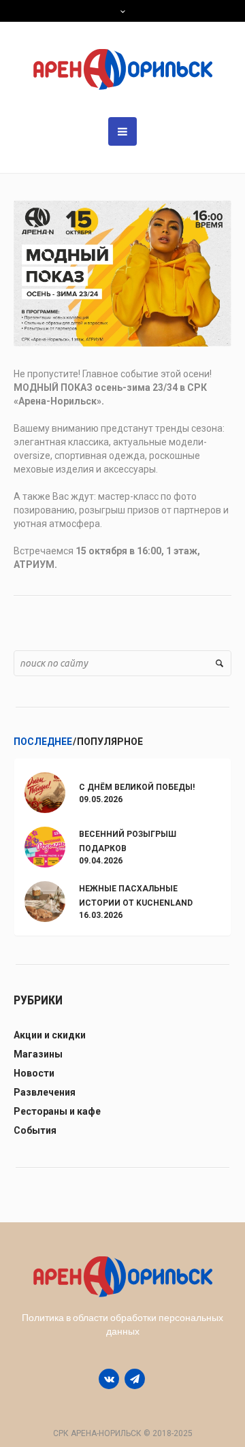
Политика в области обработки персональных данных (122, 1324)
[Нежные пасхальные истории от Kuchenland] (44, 900)
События (35, 1130)
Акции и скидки (50, 1035)
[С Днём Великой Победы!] (44, 791)
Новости (34, 1073)
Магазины (38, 1054)
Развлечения (45, 1092)
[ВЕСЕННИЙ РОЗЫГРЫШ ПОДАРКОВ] (44, 846)
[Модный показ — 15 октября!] (122, 272)
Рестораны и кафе (57, 1111)
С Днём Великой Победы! (137, 787)
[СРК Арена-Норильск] (122, 69)
